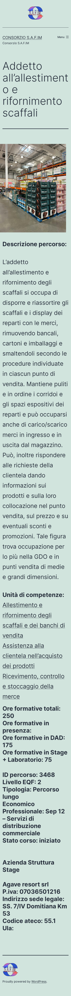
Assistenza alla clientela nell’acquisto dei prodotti (32, 655)
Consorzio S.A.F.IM (22, 37)
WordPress (38, 981)
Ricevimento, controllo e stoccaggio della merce (33, 686)
